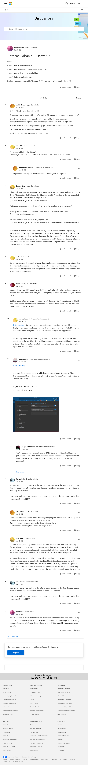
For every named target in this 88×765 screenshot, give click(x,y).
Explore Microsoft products (10, 710)
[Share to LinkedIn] (33, 678)
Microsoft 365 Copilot (9, 747)
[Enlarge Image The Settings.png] (36, 414)
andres (21, 319)
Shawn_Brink (20, 479)
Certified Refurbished (36, 707)
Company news (62, 732)
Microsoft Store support (36, 696)
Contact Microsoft (15, 759)
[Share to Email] (55, 678)
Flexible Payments (35, 714)
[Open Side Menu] (5, 3)
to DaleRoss (50, 447)
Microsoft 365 (6, 736)
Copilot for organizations (9, 699)
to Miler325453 (48, 167)
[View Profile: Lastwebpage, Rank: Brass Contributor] (10, 48)
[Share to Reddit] (44, 678)
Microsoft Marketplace (36, 743)
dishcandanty (21, 284)
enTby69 (19, 257)
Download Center (35, 692)
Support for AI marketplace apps (39, 736)
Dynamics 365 (7, 732)
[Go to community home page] (10, 3)
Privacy (25, 759)
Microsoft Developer (35, 728)
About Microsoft (62, 728)
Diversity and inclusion (64, 743)
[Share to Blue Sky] (48, 678)
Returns (32, 699)
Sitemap (5, 759)
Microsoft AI (6, 725)
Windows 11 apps (7, 714)
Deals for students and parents (66, 710)
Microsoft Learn (34, 732)
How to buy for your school (65, 703)
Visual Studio (33, 750)
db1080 (19, 611)
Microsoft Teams (7, 743)
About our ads (7, 761)
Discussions (10, 10)
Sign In (80, 3)
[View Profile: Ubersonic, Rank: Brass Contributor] (12, 539)
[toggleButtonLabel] (82, 9)
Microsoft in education (64, 688)
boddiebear (20, 105)
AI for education (62, 714)
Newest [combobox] (80, 98)
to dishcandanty (43, 319)
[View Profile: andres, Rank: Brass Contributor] (15, 320)
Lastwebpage (19, 47)
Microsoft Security (8, 728)
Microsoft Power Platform (10, 739)
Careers (60, 725)
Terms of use (44, 759)
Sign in (16, 652)
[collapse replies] (5, 104)
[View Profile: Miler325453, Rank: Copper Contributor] (12, 147)
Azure (31, 725)
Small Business (7, 750)
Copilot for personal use (9, 703)
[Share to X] (40, 678)
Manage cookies (33, 759)
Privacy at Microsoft (63, 736)
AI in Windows (7, 707)
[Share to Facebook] (36, 678)
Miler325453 (20, 146)
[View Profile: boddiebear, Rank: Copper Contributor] (12, 106)
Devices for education (64, 692)
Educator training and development (67, 707)
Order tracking (34, 703)
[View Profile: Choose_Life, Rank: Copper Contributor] (12, 187)
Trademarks (54, 759)
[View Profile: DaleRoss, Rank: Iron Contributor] (15, 360)
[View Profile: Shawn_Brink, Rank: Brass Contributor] (12, 480)
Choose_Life (20, 186)
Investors (60, 739)
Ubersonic (19, 538)
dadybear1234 (27, 447)
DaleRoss (22, 359)
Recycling (72, 759)
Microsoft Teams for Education (66, 696)
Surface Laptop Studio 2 (9, 696)
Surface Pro (6, 688)
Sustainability (61, 750)
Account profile (34, 688)
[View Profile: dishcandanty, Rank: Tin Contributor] (12, 285)
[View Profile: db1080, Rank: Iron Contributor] (12, 612)
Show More (20, 472)
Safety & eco (63, 759)
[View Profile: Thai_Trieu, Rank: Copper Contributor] (12, 512)
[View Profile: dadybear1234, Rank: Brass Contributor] (18, 448)
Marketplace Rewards (36, 747)
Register (73, 3)
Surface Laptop (7, 692)
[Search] (66, 3)
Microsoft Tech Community (37, 739)
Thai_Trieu (19, 511)
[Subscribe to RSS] (51, 678)
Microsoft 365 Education (64, 699)
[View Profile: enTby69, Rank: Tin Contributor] (12, 258)
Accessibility (61, 747)
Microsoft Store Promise (37, 710)
